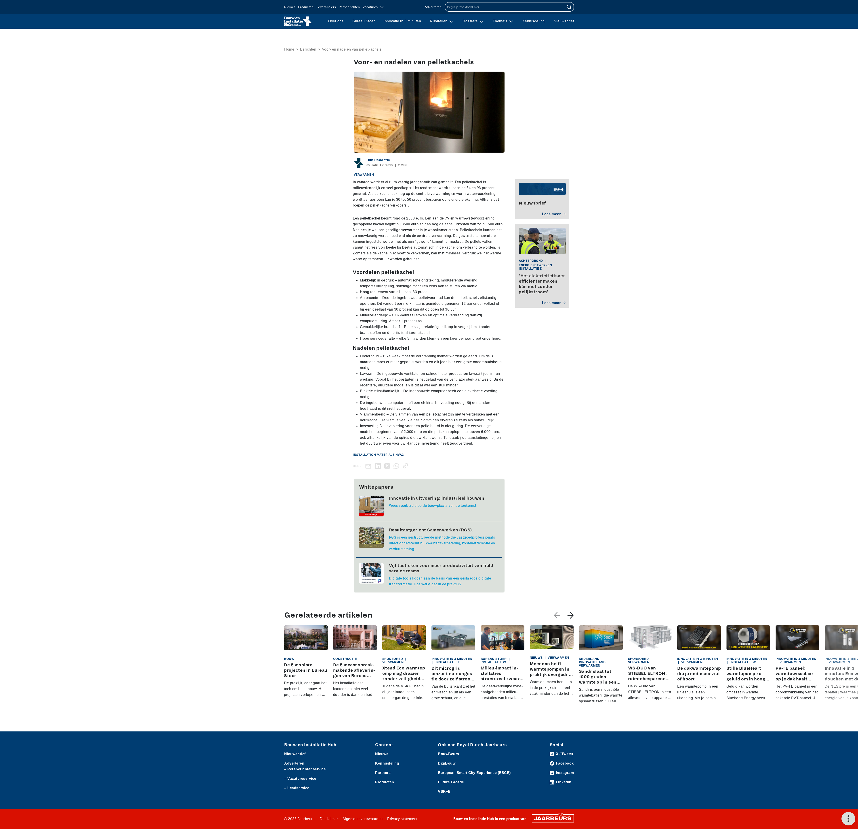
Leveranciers (326, 7)
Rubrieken (439, 21)
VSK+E (444, 791)
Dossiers (471, 21)
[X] (388, 466)
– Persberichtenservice (305, 769)
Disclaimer (329, 819)
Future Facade (451, 782)
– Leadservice (296, 788)
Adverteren (433, 7)
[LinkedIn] (379, 466)
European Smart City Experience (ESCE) (474, 773)
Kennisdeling (533, 21)
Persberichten (349, 7)
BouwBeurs (448, 754)
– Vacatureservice (300, 778)
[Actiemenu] (848, 818)
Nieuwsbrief (564, 21)
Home (289, 49)
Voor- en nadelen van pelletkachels (352, 49)
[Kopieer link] (406, 466)
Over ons (335, 21)
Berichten (308, 49)
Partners (383, 773)
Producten (306, 7)
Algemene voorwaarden (363, 819)
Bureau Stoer (363, 21)
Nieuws (289, 7)
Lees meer (551, 214)
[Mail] (369, 466)
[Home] (298, 21)
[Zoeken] (569, 7)
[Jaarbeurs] (553, 818)
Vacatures (371, 7)
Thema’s (500, 21)
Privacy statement (402, 819)
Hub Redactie (378, 160)
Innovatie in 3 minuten (402, 21)
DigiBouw (446, 763)
